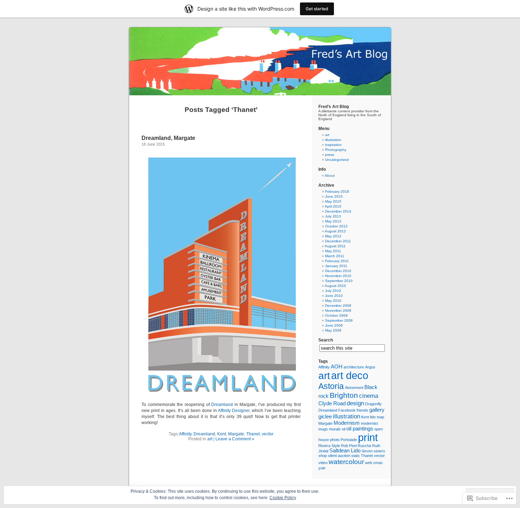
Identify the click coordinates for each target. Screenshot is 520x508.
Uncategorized (337, 160)
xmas (378, 463)
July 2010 (333, 291)
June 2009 (334, 325)
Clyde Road (332, 403)
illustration (333, 140)
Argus (370, 367)
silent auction (339, 455)
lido (373, 417)
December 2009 (338, 305)
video (323, 463)
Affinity (185, 433)
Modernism (347, 423)
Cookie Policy (283, 497)
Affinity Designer (233, 410)
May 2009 (333, 330)
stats (355, 455)
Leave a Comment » (234, 438)
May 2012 (333, 236)
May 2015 (333, 201)
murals (335, 429)
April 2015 (333, 206)
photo (335, 440)
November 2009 (338, 310)
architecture (353, 367)
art (209, 438)
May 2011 (333, 251)
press (329, 155)
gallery (377, 410)
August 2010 (335, 286)
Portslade (349, 440)
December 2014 (338, 211)
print (368, 437)
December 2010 (338, 271)
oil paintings (359, 428)
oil (343, 429)
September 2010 (339, 281)
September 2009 (339, 320)
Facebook (347, 410)
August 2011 (335, 246)
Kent (221, 433)
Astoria (331, 386)
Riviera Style (329, 446)
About (330, 175)
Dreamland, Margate (168, 138)
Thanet (253, 433)
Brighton (344, 395)
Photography (335, 150)
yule (321, 468)
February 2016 (337, 191)
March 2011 (334, 256)
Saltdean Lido (344, 450)
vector (267, 433)
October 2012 (336, 226)
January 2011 (336, 266)
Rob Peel (349, 446)
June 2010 (334, 296)
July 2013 (333, 216)
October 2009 (336, 315)
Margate (236, 433)
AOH (336, 366)
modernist (369, 423)
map (380, 417)
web (368, 463)
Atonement (354, 387)
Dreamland (222, 404)
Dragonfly (373, 404)
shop (322, 455)
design (355, 403)
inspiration (333, 145)
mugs (323, 429)
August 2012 (335, 231)
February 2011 (337, 261)
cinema (368, 395)
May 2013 (333, 221)
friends (362, 410)
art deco (349, 375)
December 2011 (338, 241)
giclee (325, 416)
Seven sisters (373, 451)
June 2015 (334, 196)
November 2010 (338, 276)
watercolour (346, 461)
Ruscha (364, 446)
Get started (317, 8)
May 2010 (333, 301)
